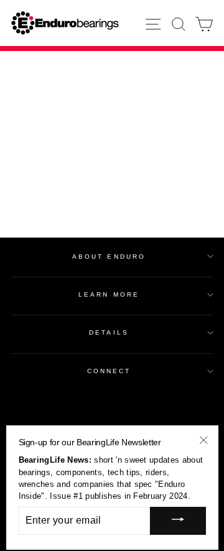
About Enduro (109, 256)
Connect (109, 371)
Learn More (108, 294)
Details (109, 332)
